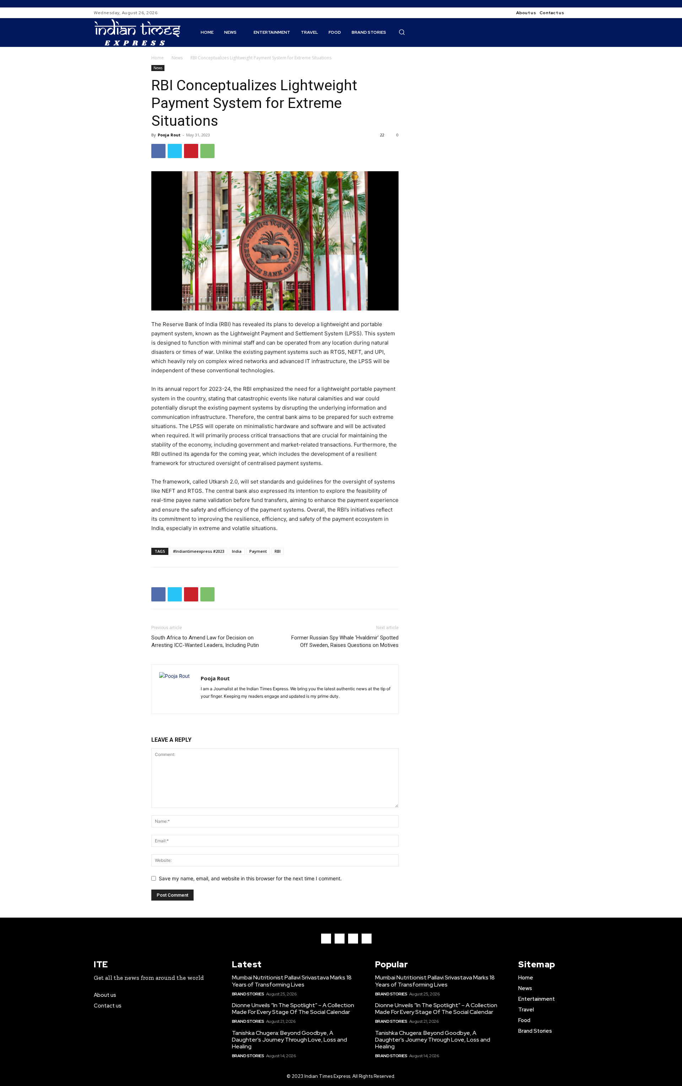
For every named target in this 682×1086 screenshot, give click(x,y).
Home (157, 58)
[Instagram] (584, 13)
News (177, 58)
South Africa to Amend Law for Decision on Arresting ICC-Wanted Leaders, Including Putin (205, 641)
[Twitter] (175, 151)
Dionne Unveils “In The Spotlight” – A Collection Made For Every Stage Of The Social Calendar (293, 1008)
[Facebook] (575, 13)
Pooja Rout (169, 134)
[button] (402, 32)
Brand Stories (248, 994)
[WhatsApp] (207, 151)
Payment (258, 551)
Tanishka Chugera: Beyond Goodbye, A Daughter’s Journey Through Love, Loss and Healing (289, 1039)
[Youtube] (367, 939)
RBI (278, 551)
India (237, 551)
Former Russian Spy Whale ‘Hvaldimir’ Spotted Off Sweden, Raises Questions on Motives (345, 641)
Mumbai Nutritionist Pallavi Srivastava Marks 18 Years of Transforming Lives (292, 981)
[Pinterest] (191, 151)
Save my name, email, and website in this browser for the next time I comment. (250, 878)
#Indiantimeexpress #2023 (198, 551)
